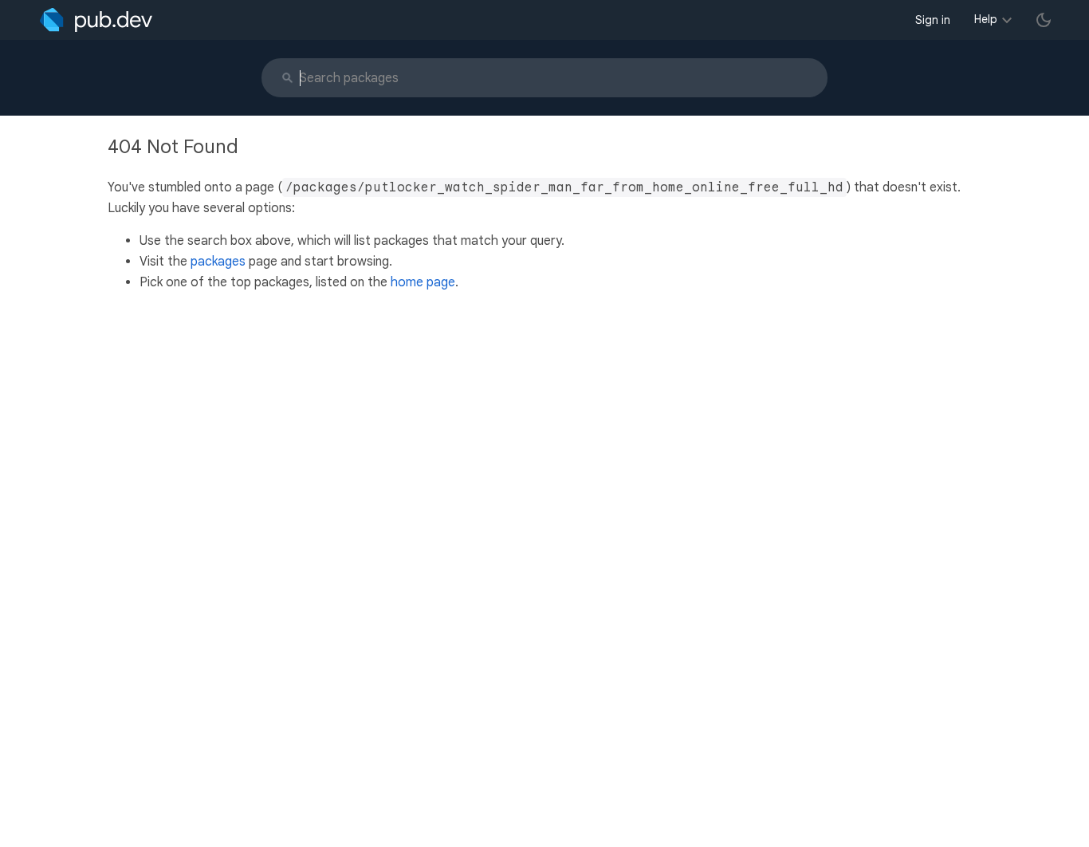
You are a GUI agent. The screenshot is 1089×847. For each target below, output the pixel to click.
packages (218, 262)
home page (423, 282)
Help (985, 19)
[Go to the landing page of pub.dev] (96, 20)
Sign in (932, 20)
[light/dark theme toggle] (1043, 20)
